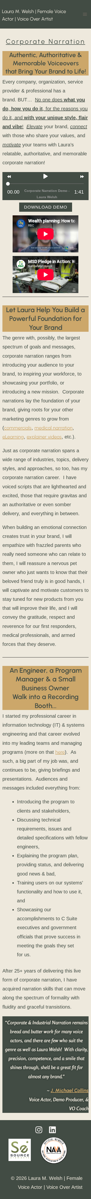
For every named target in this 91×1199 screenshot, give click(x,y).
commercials (18, 428)
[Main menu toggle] (85, 14)
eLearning (13, 437)
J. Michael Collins (70, 1090)
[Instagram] (39, 1130)
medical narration (53, 428)
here (60, 752)
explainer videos (44, 437)
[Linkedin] (52, 1130)
